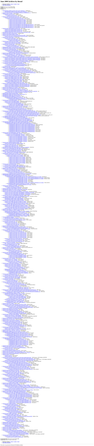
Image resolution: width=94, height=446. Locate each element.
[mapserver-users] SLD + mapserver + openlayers (11, 329)
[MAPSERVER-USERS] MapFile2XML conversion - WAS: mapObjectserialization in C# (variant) (26, 178)
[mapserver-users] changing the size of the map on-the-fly (13, 218)
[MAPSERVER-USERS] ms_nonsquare (12, 217)
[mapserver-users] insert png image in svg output (11, 16)
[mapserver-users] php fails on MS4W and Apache (11, 323)
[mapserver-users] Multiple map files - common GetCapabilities (14, 67)
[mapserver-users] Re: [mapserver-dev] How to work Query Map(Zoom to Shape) (19, 389)
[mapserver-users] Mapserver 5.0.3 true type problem (12, 190)
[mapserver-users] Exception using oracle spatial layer (12, 150)
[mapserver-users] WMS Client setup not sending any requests (13, 200)
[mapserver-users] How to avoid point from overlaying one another (14, 35)
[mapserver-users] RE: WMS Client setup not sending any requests (14, 204)
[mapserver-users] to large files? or (9, 248)
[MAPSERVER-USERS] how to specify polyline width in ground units (15, 189)
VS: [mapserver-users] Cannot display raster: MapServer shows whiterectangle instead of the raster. (22, 113)
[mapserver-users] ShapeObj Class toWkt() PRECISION (12, 308)
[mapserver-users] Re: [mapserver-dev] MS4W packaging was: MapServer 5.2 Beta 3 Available (23, 386)
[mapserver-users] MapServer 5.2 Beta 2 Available (11, 292)
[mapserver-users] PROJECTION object (10, 167)
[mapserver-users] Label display (8, 278)
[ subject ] (12, 4)
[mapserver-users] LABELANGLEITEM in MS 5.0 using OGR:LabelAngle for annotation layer (19, 289)
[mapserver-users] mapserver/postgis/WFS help (11, 353)
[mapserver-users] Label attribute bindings (10, 100)
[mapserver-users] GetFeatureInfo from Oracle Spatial (12, 151)
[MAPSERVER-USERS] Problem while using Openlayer (15, 426)
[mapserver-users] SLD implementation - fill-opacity (12, 132)
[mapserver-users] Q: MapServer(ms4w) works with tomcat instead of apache (16, 69)
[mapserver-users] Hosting (7, 429)
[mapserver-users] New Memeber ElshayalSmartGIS (12, 247)
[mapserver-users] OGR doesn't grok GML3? (10, 168)
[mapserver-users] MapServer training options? (11, 427)
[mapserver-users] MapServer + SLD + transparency (12, 53)
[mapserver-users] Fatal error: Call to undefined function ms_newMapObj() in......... (17, 12)
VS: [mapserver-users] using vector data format (13, 282)
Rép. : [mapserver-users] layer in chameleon (12, 243)
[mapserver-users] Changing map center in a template (12, 345)
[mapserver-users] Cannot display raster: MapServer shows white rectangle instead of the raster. (19, 110)
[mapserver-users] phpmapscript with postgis (10, 309)
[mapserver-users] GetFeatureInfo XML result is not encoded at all (14, 361)
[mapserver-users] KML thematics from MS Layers (11, 28)
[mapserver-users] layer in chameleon (9, 242)
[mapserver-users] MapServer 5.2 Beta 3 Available (11, 383)
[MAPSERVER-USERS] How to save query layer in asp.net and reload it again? (17, 32)
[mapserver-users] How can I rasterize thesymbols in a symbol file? (16, 92)
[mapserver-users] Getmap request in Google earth (11, 321)
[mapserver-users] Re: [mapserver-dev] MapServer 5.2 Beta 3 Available (17, 384)
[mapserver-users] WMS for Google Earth (10, 273)
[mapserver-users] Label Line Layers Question (11, 41)
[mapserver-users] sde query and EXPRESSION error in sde (13, 195)
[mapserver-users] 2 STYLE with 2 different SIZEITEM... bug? (14, 397)
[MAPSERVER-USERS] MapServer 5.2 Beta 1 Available (15, 212)
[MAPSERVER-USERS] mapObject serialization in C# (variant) (14, 174)
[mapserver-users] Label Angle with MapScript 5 (13, 327)
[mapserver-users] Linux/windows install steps (11, 225)
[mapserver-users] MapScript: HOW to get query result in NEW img (19, 368)
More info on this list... (7, 5)
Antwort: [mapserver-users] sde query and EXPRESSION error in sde (17, 196)
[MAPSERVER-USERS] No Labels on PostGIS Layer (12, 337)
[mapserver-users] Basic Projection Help (10, 409)
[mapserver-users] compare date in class (9, 144)
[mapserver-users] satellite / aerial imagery (10, 413)
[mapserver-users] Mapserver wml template (10, 185)
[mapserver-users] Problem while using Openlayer (11, 424)
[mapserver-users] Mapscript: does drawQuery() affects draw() (15, 328)
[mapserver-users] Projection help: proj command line (12, 419)
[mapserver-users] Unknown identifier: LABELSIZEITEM (13, 165)
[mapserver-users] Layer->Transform (9, 258)
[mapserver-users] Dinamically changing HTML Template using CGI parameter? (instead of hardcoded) (20, 56)
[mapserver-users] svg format (8, 13)
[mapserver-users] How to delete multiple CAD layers (12, 188)
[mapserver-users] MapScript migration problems (11, 142)
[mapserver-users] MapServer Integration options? (11, 428)
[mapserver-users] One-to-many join (9, 220)
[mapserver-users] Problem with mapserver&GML (11, 310)
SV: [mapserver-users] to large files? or (14, 250)
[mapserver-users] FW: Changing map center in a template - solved (14, 351)
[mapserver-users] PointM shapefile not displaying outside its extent (14, 226)
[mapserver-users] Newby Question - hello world (11, 371)
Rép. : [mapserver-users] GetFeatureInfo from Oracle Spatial (15, 152)
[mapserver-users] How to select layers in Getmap (11, 73)
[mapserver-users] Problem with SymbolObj (10, 378)
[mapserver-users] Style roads (8, 348)
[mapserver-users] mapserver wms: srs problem (11, 153)
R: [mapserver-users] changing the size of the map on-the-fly (15, 219)
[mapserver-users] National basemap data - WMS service (19, 287)
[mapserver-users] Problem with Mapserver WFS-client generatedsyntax (17, 86)
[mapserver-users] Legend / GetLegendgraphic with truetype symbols (15, 304)
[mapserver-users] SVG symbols (8, 303)
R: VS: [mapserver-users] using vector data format (15, 283)
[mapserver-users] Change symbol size (9, 406)
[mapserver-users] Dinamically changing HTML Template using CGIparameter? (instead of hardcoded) (22, 57)
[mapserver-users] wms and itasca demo (9, 163)
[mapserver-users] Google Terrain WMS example (15, 295)
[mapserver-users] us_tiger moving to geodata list (11, 320)
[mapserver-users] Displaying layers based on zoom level (15, 107)
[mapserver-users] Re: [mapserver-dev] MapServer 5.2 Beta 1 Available (17, 211)
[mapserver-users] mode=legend (8, 37)
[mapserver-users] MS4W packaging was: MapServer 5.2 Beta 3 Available (18, 385)
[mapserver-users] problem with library (9, 403)
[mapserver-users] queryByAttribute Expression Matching (13, 62)
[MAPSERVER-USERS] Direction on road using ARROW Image (14, 116)
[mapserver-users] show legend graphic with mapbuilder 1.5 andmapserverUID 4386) (19, 192)
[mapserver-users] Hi (8, 356)
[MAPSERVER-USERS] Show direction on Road (11, 95)
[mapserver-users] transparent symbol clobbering (11, 374)
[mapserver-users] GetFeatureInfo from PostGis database (12, 430)
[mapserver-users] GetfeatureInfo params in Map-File (12, 88)
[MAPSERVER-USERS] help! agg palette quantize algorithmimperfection (22, 126)
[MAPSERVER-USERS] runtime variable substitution (12, 197)
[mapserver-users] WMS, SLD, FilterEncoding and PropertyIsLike (14, 391)
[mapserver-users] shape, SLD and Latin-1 (10, 33)
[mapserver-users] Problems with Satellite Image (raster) (12, 318)
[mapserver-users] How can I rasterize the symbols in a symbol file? (14, 89)
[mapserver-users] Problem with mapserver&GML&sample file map (14, 390)
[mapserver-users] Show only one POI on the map (11, 229)
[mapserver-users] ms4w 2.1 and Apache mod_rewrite (12, 47)
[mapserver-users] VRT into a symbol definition (11, 314)
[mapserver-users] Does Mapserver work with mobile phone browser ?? (21, 24)
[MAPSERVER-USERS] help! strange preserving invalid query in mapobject (16, 147)
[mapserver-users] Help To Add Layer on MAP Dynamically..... (14, 346)
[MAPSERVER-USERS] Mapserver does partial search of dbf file (14, 331)
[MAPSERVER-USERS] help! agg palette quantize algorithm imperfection (16, 121)
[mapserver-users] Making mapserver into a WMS (11, 75)
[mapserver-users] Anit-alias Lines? (9, 44)
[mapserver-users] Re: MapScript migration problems (14, 143)
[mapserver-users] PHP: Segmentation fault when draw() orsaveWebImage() (16, 52)
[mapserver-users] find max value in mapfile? (10, 275)
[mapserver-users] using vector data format (10, 281)
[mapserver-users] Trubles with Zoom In (10, 417)
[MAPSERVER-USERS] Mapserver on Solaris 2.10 (12, 96)
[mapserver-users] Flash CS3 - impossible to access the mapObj (14, 209)
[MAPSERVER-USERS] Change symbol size (13, 408)
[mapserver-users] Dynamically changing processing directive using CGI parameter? (17, 173)
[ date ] (18, 4)
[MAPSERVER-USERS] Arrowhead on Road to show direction (14, 94)
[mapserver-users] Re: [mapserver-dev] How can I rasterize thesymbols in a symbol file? (22, 91)
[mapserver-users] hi (6, 354)
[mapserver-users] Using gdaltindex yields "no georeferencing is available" (15, 60)
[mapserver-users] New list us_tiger (9, 319)
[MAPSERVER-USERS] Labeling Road (10, 423)
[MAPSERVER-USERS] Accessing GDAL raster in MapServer (14, 10)
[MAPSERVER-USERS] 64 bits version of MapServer (18, 272)
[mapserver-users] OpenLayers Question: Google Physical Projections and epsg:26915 (17, 416)
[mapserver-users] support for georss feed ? (10, 422)
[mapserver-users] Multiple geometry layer (10, 244)
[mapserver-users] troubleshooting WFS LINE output (12, 148)
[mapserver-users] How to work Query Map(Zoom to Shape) (13, 388)
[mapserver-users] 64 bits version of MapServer (11, 263)
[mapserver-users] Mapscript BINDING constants (11, 252)
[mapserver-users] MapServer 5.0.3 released (10, 87)
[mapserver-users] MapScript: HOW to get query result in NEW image (15, 366)
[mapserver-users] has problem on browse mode (11, 370)
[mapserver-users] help (7, 66)
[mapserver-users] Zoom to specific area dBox (11, 382)
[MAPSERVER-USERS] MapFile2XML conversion (18, 179)
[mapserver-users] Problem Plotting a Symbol (10, 34)
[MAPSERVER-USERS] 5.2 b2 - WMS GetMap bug (14, 301)
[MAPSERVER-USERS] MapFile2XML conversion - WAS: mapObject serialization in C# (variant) (24, 176)
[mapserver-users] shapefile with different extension (12, 350)
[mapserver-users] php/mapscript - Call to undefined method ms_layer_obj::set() (16, 352)
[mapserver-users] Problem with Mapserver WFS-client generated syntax (15, 83)
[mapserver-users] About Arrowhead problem (10, 93)
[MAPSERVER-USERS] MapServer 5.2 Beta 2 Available (15, 293)
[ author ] (15, 4)
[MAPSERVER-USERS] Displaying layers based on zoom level (20, 109)
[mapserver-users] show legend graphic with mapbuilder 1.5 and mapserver (16, 191)
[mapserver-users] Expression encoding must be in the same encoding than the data (17, 357)
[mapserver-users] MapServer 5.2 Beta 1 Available (11, 210)
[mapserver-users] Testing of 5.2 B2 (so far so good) (12, 330)
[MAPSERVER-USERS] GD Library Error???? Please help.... (13, 48)
